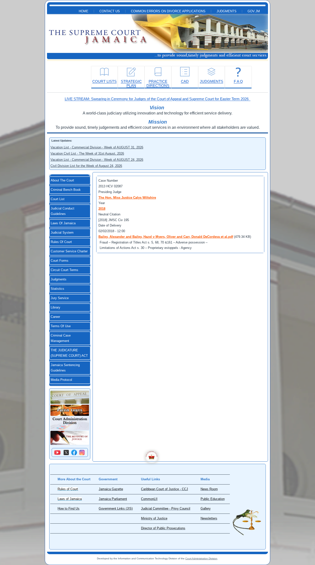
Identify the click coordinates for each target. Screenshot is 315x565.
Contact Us (109, 11)
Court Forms (59, 260)
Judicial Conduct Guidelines (62, 211)
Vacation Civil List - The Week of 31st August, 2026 (87, 153)
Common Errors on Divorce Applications (168, 11)
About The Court (62, 180)
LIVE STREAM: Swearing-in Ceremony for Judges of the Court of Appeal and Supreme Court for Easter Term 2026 (158, 99)
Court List (57, 199)
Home (83, 11)
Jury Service (60, 298)
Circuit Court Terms (64, 270)
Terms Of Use (61, 326)
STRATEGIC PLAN (131, 83)
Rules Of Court (61, 242)
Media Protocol (61, 380)
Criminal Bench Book (66, 190)
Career (55, 317)
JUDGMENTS (211, 81)
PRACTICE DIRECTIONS (157, 83)
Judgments (226, 11)
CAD (185, 81)
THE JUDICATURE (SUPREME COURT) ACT (69, 353)
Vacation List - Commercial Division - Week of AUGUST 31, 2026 (96, 147)
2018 (101, 208)
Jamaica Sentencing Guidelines (65, 367)
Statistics (57, 289)
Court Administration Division (201, 558)
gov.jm (254, 11)
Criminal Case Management (61, 338)
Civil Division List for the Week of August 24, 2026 (86, 166)
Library (55, 307)
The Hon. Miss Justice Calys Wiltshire (127, 197)
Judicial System (62, 232)
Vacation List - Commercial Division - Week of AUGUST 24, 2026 (96, 159)
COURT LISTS (104, 81)
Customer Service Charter (69, 251)
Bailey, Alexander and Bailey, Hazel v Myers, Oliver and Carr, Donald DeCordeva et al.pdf (165, 237)
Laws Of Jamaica (63, 223)
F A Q (238, 81)
